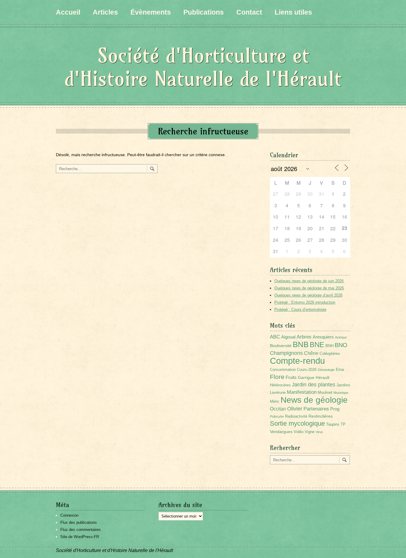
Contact (249, 12)
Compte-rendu (297, 361)
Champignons (286, 353)
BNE (317, 345)
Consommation (283, 370)
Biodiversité (281, 345)
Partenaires (316, 409)
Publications (203, 12)
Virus (319, 432)
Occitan (278, 408)
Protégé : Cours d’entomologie (300, 309)
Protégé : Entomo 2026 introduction (304, 302)
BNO (341, 344)
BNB (301, 344)
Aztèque (341, 337)
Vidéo (298, 432)
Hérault (322, 377)
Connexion (69, 515)
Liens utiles (293, 12)
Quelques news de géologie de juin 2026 (309, 281)
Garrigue (306, 377)
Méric (274, 401)
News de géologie (314, 400)
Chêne (311, 353)
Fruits (291, 377)
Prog (334, 408)
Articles (105, 12)
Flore (277, 376)
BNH (329, 346)
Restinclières (321, 416)
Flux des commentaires (80, 529)
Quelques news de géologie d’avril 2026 (308, 295)
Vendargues (281, 431)
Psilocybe (277, 416)
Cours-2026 (307, 370)
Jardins (343, 385)
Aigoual (288, 336)
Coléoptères (330, 354)
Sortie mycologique (297, 423)
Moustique (340, 392)
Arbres (304, 337)
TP (343, 424)
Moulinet (325, 393)
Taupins (332, 424)
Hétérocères (280, 385)
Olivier (294, 408)
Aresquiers (323, 336)
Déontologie (326, 370)
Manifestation (302, 392)
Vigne (309, 432)
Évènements (150, 12)
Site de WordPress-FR (79, 537)
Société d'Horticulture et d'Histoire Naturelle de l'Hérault (203, 67)
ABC (275, 337)
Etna (340, 370)
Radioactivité (296, 416)
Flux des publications (78, 522)
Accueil (68, 12)
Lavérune (278, 393)
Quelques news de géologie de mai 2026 (309, 288)
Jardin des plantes (313, 384)
